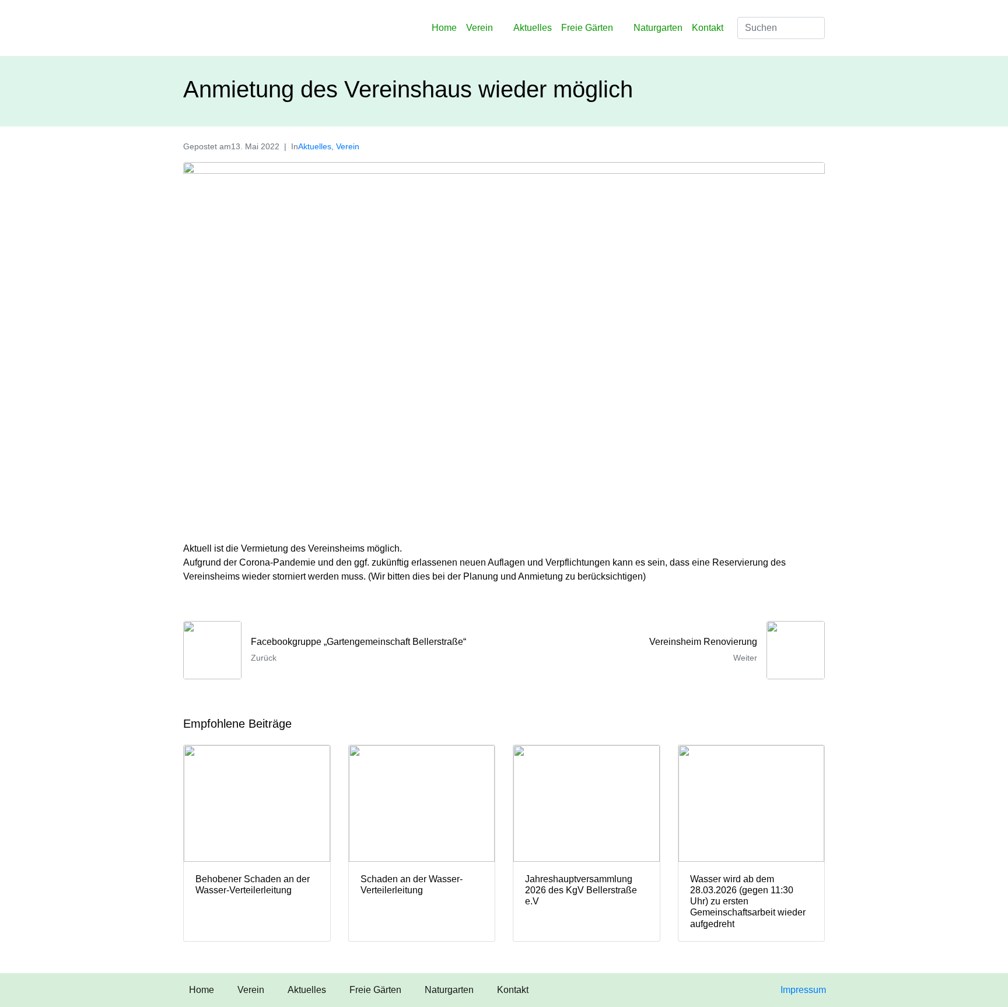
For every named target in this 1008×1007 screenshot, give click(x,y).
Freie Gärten (587, 28)
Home (444, 28)
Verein (479, 28)
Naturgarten (658, 28)
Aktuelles (532, 28)
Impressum (803, 990)
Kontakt (707, 28)
